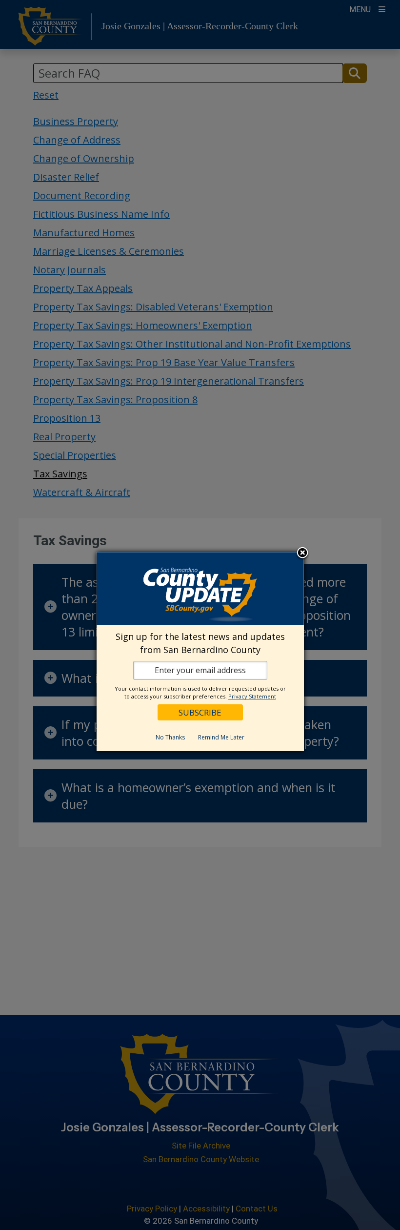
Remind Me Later (221, 737)
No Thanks (170, 737)
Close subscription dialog (302, 553)
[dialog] (200, 651)
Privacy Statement (252, 696)
